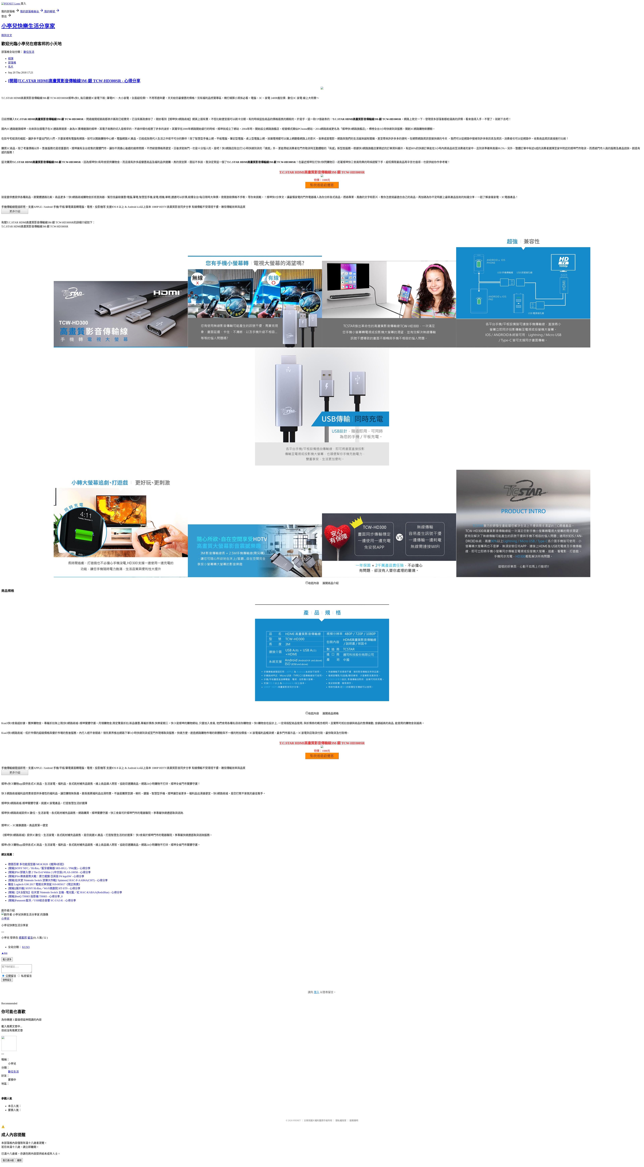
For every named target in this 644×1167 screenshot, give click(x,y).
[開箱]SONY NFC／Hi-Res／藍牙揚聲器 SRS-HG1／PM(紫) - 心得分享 (49, 868)
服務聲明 (354, 1120)
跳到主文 (6, 35)
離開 (19, 1160)
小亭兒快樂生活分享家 (28, 26)
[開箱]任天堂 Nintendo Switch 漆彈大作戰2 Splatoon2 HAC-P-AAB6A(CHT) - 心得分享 (58, 880)
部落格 (12, 62)
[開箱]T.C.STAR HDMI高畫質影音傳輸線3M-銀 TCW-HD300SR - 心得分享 (74, 81)
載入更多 (7, 959)
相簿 (10, 58)
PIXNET (297, 1120)
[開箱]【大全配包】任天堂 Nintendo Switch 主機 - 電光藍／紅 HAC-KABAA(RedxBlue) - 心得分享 (65, 892)
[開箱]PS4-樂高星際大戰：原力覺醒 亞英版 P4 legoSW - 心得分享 (46, 876)
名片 (10, 66)
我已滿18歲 (8, 1160)
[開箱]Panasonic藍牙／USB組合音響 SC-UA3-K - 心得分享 (42, 900)
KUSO (26, 947)
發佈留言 (7, 980)
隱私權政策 (340, 1120)
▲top (4, 953)
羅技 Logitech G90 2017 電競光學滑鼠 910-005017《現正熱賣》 (44, 884)
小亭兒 (5, 918)
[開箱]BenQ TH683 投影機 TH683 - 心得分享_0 (35, 896)
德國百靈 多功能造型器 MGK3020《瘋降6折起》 (36, 864)
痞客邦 (23, 937)
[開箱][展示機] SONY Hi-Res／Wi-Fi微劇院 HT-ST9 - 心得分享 (44, 888)
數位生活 (28, 51)
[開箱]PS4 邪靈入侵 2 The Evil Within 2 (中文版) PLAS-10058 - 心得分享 (49, 872)
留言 (30, 937)
